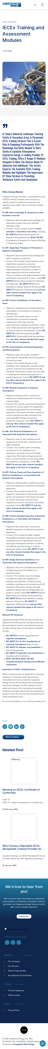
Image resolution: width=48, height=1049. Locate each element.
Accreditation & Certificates (20, 975)
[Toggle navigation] (42, 4)
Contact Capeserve (16, 990)
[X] (22, 726)
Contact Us (23, 916)
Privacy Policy (13, 1010)
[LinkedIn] (16, 726)
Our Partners (13, 966)
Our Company (14, 961)
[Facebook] (10, 726)
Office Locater (14, 995)
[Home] (11, 4)
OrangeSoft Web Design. (24, 1044)
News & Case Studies (17, 970)
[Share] (4, 726)
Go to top (24, 1030)
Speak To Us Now (43, 1043)
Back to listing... (13, 737)
